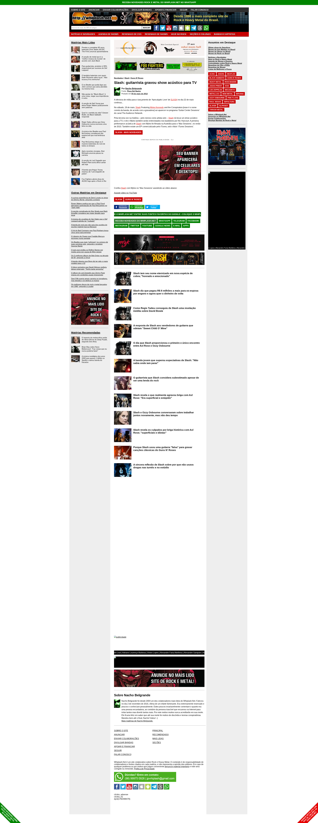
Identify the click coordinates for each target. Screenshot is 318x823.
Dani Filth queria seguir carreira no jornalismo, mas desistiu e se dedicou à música (89, 280)
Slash (127, 78)
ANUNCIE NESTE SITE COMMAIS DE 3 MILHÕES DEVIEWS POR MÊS (309, 813)
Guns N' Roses (137, 78)
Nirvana (240, 94)
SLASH (174, 100)
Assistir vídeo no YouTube (125, 193)
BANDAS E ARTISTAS (224, 34)
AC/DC (212, 74)
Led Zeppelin (215, 90)
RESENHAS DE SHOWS (156, 34)
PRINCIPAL (157, 731)
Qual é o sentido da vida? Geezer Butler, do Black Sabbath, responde (95, 115)
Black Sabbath (216, 78)
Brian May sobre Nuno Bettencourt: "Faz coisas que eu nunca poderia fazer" (94, 349)
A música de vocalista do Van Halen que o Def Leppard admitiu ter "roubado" (89, 220)
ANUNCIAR (94, 10)
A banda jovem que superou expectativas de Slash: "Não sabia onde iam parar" (165, 361)
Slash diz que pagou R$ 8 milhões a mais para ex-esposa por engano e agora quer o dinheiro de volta (165, 292)
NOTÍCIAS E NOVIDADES (83, 34)
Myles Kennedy (157, 107)
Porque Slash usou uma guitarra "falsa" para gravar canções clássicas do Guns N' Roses (162, 448)
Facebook (193, 221)
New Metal (227, 94)
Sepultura (229, 102)
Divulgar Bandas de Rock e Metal (222, 120)
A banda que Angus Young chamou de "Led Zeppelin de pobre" (93, 172)
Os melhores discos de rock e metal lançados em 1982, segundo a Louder (89, 285)
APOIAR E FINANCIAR (165, 10)
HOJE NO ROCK (178, 34)
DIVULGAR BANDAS (142, 10)
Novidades (118, 78)
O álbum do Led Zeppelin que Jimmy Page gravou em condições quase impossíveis (88, 274)
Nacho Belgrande (133, 88)
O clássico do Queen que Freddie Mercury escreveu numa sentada (88, 237)
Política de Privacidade (144, 769)
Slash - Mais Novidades (128, 132)
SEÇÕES (200, 34)
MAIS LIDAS (158, 739)
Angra (221, 74)
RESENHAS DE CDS (131, 34)
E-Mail (176, 226)
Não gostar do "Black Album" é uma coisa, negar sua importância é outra (95, 96)
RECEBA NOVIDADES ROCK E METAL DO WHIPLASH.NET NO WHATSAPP (159, 2)
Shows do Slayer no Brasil (219, 51)
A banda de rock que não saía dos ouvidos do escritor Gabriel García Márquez (89, 226)
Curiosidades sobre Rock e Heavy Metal (225, 63)
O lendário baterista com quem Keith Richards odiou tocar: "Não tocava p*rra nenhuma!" (94, 77)
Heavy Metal (215, 82)
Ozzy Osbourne (217, 98)
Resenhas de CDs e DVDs (219, 65)
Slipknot (223, 106)
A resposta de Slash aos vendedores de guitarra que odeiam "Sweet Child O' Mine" (163, 327)
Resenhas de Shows (216, 67)
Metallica (214, 94)
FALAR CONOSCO (199, 10)
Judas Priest (215, 86)
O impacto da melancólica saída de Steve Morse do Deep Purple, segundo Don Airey (94, 340)
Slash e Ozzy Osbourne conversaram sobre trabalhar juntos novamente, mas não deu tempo (163, 414)
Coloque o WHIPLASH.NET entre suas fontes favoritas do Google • (169, 214)
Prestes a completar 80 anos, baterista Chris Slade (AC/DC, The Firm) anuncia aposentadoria (95, 49)
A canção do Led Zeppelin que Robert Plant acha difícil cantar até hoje (94, 162)
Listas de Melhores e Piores (220, 69)
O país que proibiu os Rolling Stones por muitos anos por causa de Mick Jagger (87, 251)
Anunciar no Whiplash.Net (219, 116)
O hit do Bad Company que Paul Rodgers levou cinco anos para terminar (89, 231)
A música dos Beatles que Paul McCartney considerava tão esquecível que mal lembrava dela (94, 134)
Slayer (212, 106)
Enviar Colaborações (217, 118)
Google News (162, 226)
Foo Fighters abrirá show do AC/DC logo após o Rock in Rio (94, 180)
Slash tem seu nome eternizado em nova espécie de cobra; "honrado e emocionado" (163, 274)
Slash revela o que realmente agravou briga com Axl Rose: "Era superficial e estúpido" (163, 396)
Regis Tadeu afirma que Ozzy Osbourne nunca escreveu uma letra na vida (94, 124)
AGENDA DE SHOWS (108, 34)
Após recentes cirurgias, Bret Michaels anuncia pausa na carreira (93, 153)
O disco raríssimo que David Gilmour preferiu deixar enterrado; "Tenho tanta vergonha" (89, 268)
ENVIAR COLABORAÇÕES (115, 10)
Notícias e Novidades (217, 57)
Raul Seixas (215, 102)
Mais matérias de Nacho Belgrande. (137, 721)
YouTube (147, 226)
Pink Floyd (233, 98)
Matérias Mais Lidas (83, 42)
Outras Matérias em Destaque (88, 192)
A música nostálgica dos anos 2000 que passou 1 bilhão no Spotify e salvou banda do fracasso (93, 359)
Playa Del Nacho (134, 91)
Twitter (134, 226)
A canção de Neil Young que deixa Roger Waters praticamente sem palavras (95, 105)
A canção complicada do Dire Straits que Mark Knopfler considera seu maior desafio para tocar (89, 213)
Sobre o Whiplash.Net (217, 114)
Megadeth (230, 90)
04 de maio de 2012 (139, 94)
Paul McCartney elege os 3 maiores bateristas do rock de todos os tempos (93, 144)
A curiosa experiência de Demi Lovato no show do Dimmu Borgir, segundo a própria (89, 199)
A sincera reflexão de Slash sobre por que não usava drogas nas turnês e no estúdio (163, 466)
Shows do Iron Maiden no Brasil (221, 49)
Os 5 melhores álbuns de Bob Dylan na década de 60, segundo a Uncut (89, 257)
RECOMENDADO (160, 735)
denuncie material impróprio (177, 766)
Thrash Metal (216, 110)
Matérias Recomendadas (85, 332)
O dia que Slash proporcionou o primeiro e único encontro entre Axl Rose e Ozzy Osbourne (166, 344)
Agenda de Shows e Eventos (220, 61)
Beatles (231, 74)
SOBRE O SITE (78, 10)
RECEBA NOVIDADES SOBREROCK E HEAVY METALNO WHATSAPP (9, 813)
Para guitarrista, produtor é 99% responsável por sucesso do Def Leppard (94, 68)
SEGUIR (183, 10)
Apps (186, 226)
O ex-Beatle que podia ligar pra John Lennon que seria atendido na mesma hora (94, 87)
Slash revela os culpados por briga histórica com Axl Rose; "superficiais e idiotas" (163, 431)
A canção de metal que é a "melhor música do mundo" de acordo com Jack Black (93, 59)
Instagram (121, 226)
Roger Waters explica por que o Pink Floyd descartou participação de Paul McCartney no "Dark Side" (89, 205)
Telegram (179, 221)
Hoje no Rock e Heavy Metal (220, 59)
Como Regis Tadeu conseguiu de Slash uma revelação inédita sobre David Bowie (164, 309)
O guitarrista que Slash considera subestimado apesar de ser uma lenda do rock (166, 379)
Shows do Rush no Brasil (219, 53)
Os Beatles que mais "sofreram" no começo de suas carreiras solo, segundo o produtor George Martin (89, 244)
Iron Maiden (230, 82)
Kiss (227, 86)
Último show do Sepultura (219, 47)
